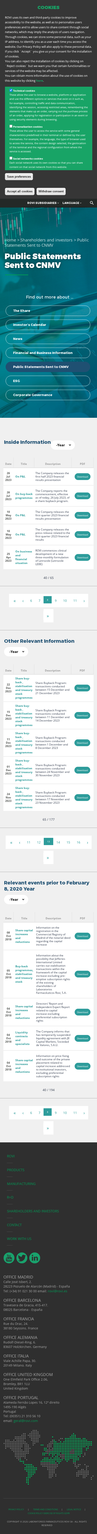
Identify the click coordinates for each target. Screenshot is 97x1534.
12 (39, 842)
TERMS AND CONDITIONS (45, 1509)
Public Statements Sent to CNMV (41, 367)
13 (48, 841)
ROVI (11, 1156)
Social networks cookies (28, 158)
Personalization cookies (27, 126)
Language (71, 203)
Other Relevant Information (39, 641)
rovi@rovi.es (57, 1291)
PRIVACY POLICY (16, 1509)
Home (10, 240)
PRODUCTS (15, 1170)
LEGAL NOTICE (74, 1509)
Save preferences (19, 176)
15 (68, 842)
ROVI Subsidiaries (42, 203)
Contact (14, 1225)
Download (82, 476)
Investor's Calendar (29, 325)
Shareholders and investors (47, 240)
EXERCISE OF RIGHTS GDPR (57, 1513)
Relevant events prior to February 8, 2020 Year (46, 886)
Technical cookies (24, 90)
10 (65, 600)
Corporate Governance (32, 395)
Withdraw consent (51, 191)
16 (78, 842)
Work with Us (19, 1238)
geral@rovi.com (26, 1420)
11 (75, 600)
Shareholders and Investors (33, 1211)
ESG (16, 381)
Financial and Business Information (43, 353)
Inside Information (27, 442)
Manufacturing (21, 1183)
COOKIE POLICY (35, 1513)
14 (58, 842)
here (39, 81)
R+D (10, 1197)
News (17, 339)
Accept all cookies (19, 191)
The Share (21, 311)
